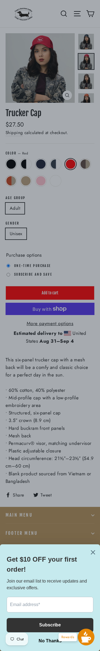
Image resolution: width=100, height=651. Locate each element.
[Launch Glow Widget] (86, 637)
